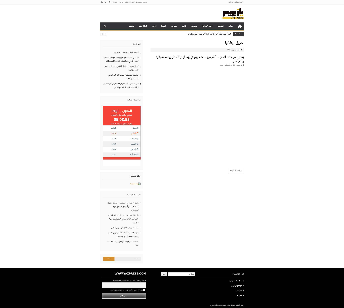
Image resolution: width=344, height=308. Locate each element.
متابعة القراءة (236, 170)
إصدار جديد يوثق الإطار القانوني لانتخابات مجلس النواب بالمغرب (209, 34)
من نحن (121, 2)
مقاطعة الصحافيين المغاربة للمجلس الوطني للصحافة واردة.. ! (123, 77)
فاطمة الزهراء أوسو (132, 215)
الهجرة (163, 26)
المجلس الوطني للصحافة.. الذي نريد (126, 52)
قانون (184, 26)
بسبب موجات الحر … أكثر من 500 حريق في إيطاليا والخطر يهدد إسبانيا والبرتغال (200, 59)
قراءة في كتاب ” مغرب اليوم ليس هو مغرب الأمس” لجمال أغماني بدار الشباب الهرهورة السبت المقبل (121, 59)
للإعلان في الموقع (130, 2)
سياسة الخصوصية (141, 2)
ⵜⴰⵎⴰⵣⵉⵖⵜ (207, 26)
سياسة (194, 26)
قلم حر (131, 26)
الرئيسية (240, 26)
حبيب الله (135, 233)
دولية (154, 26)
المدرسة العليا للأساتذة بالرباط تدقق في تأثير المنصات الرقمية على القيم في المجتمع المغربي (121, 86)
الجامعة (221, 26)
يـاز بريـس (239, 65)
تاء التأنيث (143, 26)
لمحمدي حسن (134, 203)
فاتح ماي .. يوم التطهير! (119, 227)
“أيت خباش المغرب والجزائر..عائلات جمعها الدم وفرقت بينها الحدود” (123, 219)
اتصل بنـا (114, 2)
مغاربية (174, 26)
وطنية (230, 26)
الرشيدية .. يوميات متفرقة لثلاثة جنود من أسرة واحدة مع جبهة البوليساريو (123, 206)
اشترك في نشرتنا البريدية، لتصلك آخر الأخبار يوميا (129, 280)
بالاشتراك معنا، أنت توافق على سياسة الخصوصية (126, 290)
